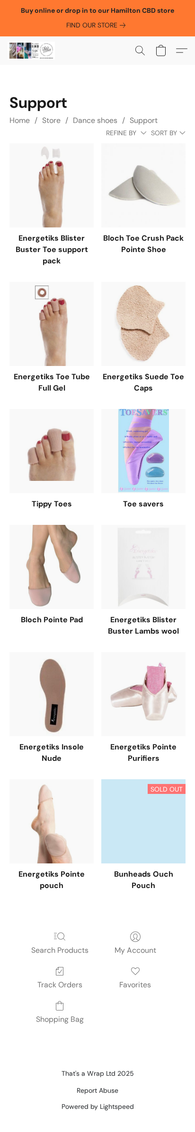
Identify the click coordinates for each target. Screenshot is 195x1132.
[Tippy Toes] (51, 451)
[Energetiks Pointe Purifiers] (143, 694)
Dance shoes (95, 120)
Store (51, 120)
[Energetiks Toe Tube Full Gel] (51, 324)
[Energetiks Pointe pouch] (51, 821)
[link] (97, 25)
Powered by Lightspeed (98, 1106)
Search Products (60, 950)
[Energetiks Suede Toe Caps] (143, 324)
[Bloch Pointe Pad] (51, 567)
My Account (135, 950)
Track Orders (59, 985)
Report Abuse (97, 1090)
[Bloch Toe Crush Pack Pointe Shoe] (143, 185)
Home (19, 120)
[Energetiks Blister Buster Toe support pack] (51, 185)
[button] (32, 50)
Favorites (135, 985)
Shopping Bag (60, 1019)
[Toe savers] (143, 451)
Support (144, 120)
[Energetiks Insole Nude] (51, 694)
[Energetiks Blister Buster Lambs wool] (143, 567)
